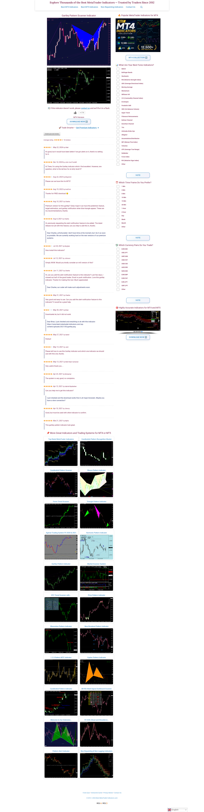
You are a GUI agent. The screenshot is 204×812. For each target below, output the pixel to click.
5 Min (123, 194)
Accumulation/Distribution (130, 138)
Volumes (125, 146)
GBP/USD (125, 256)
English (174, 810)
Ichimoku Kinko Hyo (128, 131)
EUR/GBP (125, 275)
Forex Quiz (86, 793)
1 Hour (124, 208)
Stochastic (125, 76)
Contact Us (130, 7)
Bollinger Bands (127, 72)
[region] (138, 322)
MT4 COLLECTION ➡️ (138, 57)
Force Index (125, 157)
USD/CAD (125, 264)
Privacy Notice (108, 793)
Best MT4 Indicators (69, 7)
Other (123, 164)
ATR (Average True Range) (130, 149)
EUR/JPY (125, 282)
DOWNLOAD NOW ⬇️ (79, 121)
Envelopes (125, 102)
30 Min (124, 205)
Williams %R (126, 94)
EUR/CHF (125, 278)
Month (124, 223)
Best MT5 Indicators (89, 7)
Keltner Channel (127, 120)
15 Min (124, 201)
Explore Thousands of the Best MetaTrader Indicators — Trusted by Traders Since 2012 (102, 2)
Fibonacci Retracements (130, 116)
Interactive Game (96, 793)
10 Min (124, 197)
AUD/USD (125, 267)
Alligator (124, 135)
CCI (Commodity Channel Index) (132, 98)
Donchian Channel (128, 124)
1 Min (123, 186)
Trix (123, 127)
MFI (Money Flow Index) (130, 142)
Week (123, 219)
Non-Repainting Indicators (112, 7)
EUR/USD (125, 249)
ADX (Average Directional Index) (132, 83)
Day (123, 216)
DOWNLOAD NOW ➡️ (138, 337)
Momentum (125, 91)
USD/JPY (125, 253)
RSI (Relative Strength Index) (131, 80)
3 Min (123, 190)
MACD (124, 69)
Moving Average (127, 87)
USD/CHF (125, 260)
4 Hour (124, 212)
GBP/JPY (125, 286)
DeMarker (125, 153)
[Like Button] (75, 112)
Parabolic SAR (126, 105)
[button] (117, 320)
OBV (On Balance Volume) (130, 109)
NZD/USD (125, 271)
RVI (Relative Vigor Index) (130, 160)
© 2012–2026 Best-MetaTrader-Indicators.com (102, 798)
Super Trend (126, 113)
